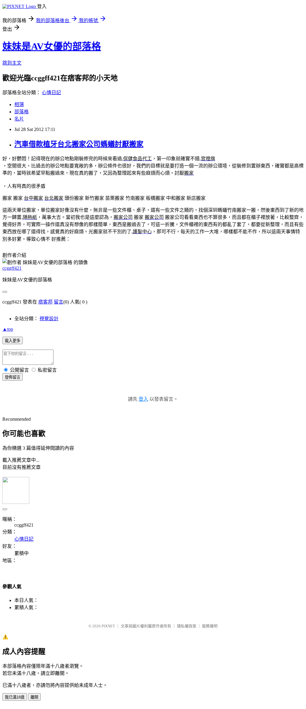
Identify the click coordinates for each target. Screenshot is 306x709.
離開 (34, 697)
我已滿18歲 (15, 697)
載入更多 (12, 341)
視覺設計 (49, 318)
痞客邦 (45, 301)
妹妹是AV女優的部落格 (51, 46)
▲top (7, 329)
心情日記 (51, 92)
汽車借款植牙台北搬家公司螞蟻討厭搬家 (78, 144)
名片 (19, 118)
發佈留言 (12, 377)
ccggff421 (12, 268)
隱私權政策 (186, 626)
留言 (58, 301)
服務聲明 (210, 626)
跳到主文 (12, 62)
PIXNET (108, 626)
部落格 (21, 111)
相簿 (19, 104)
